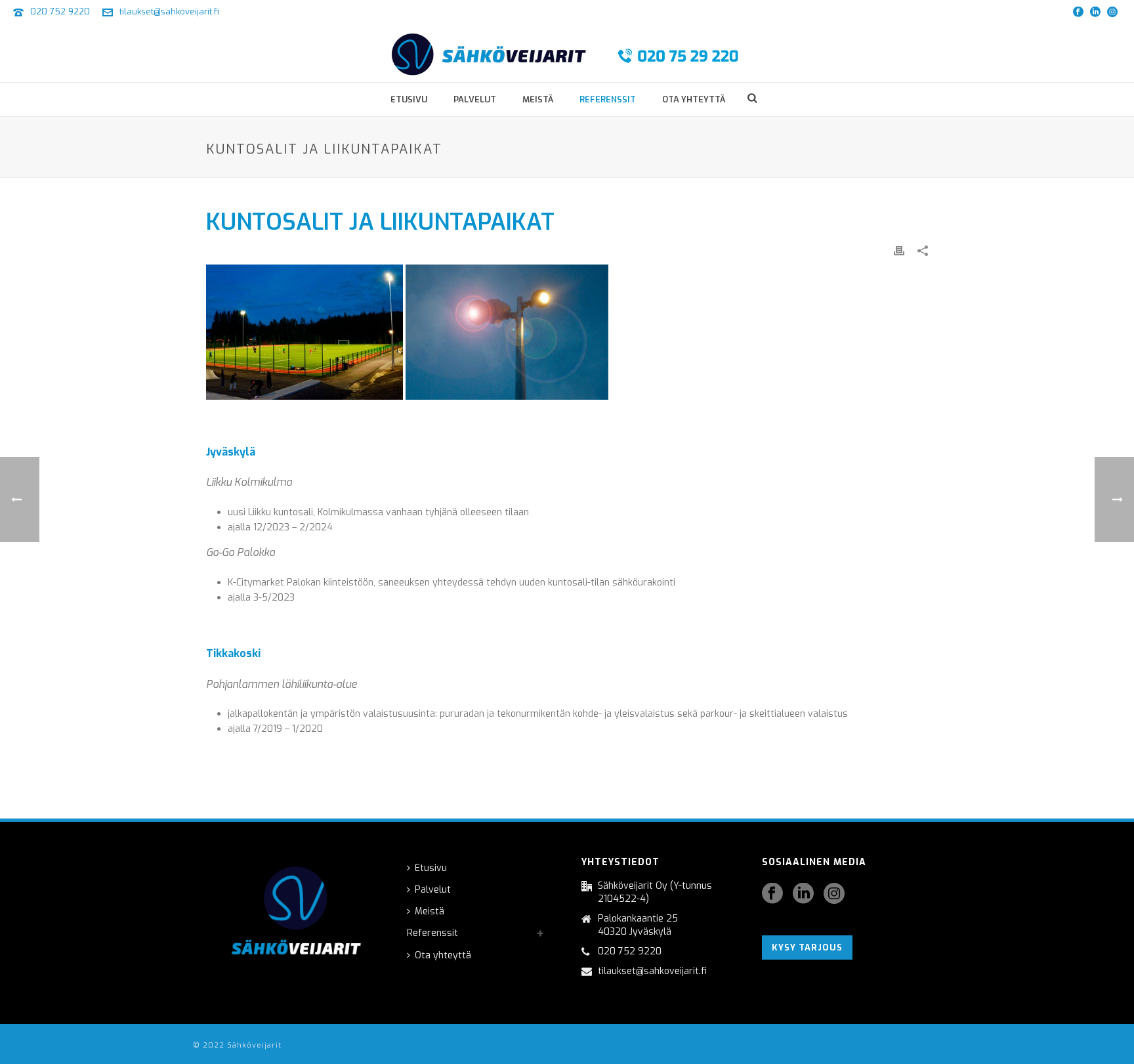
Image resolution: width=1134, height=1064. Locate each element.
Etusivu (408, 99)
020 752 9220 (60, 11)
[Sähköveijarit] (567, 52)
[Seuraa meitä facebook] (772, 894)
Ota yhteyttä (693, 99)
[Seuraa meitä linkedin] (803, 894)
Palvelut (474, 99)
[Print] (899, 250)
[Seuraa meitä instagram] (834, 894)
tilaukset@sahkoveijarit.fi (169, 11)
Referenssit (607, 99)
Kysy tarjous (807, 947)
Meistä (537, 99)
